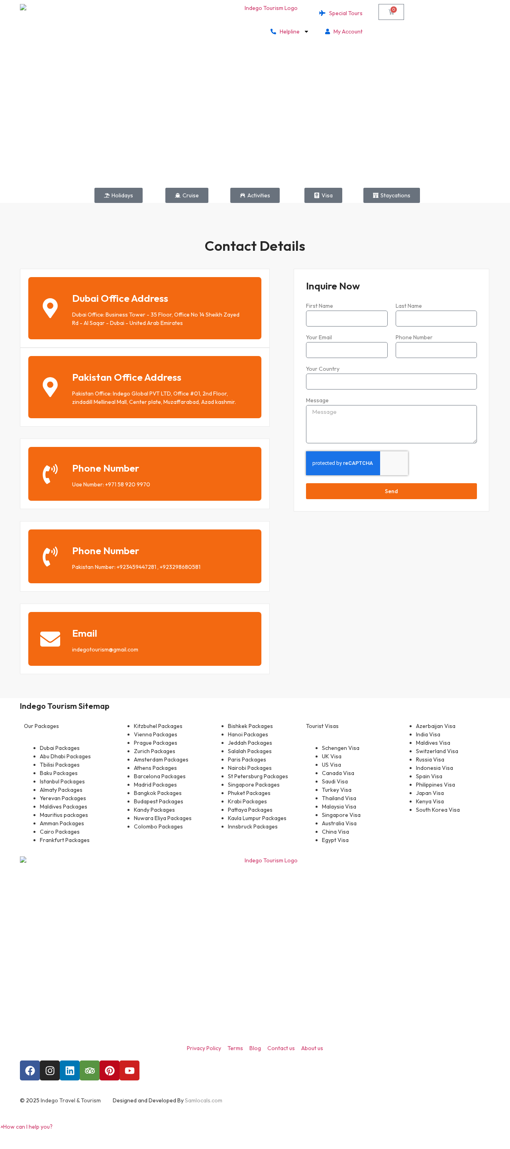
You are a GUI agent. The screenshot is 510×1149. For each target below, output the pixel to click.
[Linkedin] (70, 1070)
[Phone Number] (50, 474)
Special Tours (344, 13)
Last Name (409, 306)
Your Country (322, 369)
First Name (319, 306)
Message (317, 400)
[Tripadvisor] (90, 1070)
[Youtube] (129, 1070)
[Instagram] (50, 1070)
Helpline (288, 31)
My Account (346, 31)
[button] (26, 1126)
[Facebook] (30, 1070)
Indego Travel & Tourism (71, 1100)
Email (84, 633)
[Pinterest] (110, 1070)
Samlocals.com (203, 1100)
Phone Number (105, 468)
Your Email (319, 337)
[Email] (50, 639)
